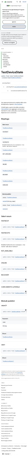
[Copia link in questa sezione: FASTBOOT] (10, 221)
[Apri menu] (2, 2)
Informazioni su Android (7, 446)
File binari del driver (5, 397)
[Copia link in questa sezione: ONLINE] (8, 263)
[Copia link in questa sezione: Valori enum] (12, 216)
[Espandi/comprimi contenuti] (12, 52)
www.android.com (5, 433)
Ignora (14, 22)
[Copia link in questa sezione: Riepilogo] (10, 119)
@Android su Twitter (6, 406)
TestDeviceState (16, 77)
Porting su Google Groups (7, 420)
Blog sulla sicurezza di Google (8, 413)
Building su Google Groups (7, 417)
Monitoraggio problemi (6, 440)
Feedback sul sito (16, 448)
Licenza (4, 448)
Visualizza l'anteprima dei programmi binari (11, 392)
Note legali (24, 446)
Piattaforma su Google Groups (8, 415)
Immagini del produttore (7, 395)
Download (3, 390)
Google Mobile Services (6, 436)
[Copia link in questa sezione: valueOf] (8, 306)
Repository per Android (6, 385)
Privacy (9, 448)
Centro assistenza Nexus (7, 431)
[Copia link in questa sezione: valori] (6, 345)
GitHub (3, 399)
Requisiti (3, 387)
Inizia (14, 26)
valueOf (5, 201)
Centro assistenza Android (7, 426)
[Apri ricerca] (17, 2)
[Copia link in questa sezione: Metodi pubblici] (16, 301)
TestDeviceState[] (16, 205)
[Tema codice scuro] (26, 225)
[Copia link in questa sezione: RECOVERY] (10, 275)
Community (17, 446)
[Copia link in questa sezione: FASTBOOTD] (11, 233)
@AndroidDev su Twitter (7, 408)
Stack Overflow (5, 438)
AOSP (2, 48)
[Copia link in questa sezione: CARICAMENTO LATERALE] (21, 287)
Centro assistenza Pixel (6, 428)
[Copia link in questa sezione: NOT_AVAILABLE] (14, 251)
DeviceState (18, 104)
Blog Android (4, 410)
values (4, 209)
